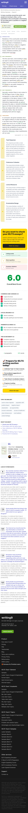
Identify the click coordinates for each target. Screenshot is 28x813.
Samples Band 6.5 (7, 737)
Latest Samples (6, 732)
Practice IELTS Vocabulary (10, 434)
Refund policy (6, 659)
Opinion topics (6, 717)
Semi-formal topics (7, 680)
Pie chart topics (6, 702)
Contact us (5, 774)
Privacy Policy (6, 657)
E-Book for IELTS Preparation (10, 760)
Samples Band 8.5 (7, 746)
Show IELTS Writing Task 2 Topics (12, 432)
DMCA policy (5, 662)
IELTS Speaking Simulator (9, 757)
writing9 (4, 2)
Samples (4, 672)
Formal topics (6, 677)
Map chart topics (7, 704)
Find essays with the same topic (11, 426)
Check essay (13, 6)
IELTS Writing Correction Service (10, 10)
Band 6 (14, 12)
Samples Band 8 (6, 744)
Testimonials (5, 649)
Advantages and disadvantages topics (13, 725)
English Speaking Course (9, 762)
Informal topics (6, 682)
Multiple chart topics (8, 706)
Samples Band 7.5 (7, 742)
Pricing (4, 6)
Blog (3, 652)
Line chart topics (7, 697)
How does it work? (7, 642)
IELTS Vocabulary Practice (9, 765)
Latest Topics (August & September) (12, 675)
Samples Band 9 (6, 749)
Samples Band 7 (6, 739)
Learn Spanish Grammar (9, 767)
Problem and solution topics (10, 722)
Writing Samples (5, 12)
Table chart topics (7, 699)
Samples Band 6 (6, 734)
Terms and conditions (8, 654)
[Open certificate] (4, 450)
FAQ (3, 647)
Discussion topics (7, 720)
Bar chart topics (6, 694)
